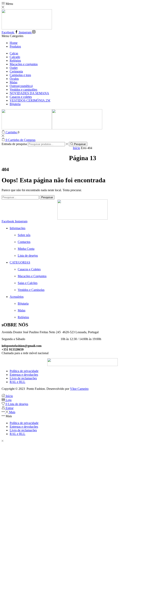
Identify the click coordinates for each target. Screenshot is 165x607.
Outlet (14, 68)
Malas (13, 82)
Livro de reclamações (23, 378)
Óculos (14, 78)
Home (14, 43)
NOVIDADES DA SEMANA (29, 93)
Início (76, 148)
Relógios (15, 60)
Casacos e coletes (21, 97)
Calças (14, 53)
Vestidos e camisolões (23, 89)
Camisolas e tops (20, 75)
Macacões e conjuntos (24, 64)
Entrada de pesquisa (14, 144)
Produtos (15, 46)
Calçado (15, 57)
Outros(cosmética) (21, 86)
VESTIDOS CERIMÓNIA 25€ (30, 100)
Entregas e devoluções (24, 374)
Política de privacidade (24, 371)
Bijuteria (15, 104)
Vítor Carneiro (79, 388)
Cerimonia (16, 71)
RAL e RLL (17, 382)
